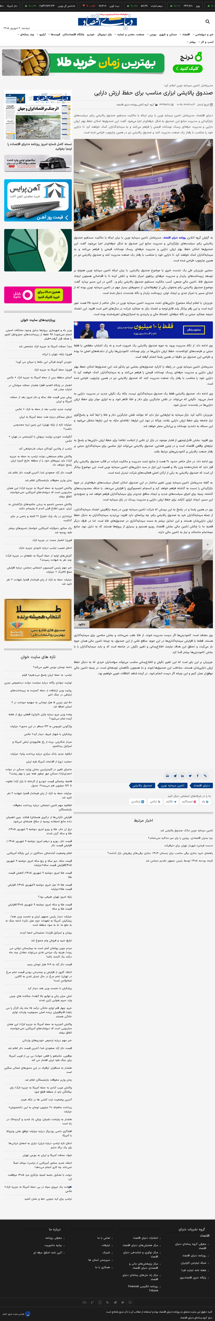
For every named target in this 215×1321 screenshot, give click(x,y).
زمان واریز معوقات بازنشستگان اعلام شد (48, 480)
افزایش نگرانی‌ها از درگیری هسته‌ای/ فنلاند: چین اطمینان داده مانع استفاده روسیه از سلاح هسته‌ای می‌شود (39, 819)
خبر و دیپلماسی (204, 35)
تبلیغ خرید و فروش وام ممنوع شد (51, 941)
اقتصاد (185, 35)
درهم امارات (131, 6)
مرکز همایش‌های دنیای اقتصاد (140, 1245)
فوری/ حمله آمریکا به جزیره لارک (53, 370)
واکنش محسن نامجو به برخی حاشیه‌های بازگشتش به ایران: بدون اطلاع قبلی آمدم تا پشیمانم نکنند (40, 506)
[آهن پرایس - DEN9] (38, 200)
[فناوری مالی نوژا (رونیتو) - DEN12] (38, 620)
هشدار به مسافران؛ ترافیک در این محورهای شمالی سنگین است (38, 1070)
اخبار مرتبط (143, 821)
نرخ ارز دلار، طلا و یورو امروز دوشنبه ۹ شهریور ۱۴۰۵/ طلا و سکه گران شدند (40, 831)
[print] (167, 776)
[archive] (85, 1302)
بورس (153, 35)
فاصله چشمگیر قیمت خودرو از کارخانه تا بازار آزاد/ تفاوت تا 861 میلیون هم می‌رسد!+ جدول (39, 783)
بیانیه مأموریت (53, 1245)
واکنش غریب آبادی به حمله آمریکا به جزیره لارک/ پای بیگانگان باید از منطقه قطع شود (41, 1090)
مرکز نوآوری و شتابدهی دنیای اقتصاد (140, 1254)
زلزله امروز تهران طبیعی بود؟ (55, 897)
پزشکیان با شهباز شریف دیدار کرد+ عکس (48, 734)
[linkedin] (182, 776)
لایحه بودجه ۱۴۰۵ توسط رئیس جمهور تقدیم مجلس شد (179, 861)
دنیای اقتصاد (201, 785)
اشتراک (106, 1253)
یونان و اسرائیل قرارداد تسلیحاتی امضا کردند (46, 933)
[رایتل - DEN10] (38, 295)
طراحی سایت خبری (16, 1314)
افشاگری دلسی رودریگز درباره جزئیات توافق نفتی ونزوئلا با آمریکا (39, 1133)
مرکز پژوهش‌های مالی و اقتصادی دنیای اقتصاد (143, 1266)
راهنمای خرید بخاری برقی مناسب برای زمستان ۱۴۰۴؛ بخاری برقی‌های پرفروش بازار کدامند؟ (160, 853)
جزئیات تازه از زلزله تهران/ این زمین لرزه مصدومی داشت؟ (42, 427)
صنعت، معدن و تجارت (130, 35)
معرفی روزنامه (53, 1238)
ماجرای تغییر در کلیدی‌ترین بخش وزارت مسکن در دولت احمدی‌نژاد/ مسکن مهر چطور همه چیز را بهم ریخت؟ (38, 771)
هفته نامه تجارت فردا (193, 1270)
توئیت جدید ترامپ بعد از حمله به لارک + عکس (43, 409)
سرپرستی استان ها (99, 1260)
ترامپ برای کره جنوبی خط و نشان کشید (48, 1199)
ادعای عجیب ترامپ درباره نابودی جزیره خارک (45, 548)
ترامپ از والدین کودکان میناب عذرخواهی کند (45, 449)
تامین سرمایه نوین (172, 785)
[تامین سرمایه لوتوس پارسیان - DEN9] (38, 250)
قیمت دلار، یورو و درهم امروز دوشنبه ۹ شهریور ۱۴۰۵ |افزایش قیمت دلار (39, 843)
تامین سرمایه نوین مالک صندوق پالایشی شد (186, 831)
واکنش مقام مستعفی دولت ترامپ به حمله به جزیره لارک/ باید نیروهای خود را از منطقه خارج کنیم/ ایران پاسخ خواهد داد (41, 460)
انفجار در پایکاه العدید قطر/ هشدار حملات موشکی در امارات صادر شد (40, 387)
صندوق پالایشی (142, 785)
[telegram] (175, 776)
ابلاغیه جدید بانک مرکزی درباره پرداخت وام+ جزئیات (41, 754)
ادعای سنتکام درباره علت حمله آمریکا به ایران (45, 417)
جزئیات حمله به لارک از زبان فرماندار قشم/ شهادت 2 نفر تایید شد (39, 795)
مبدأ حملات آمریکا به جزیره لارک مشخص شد (45, 346)
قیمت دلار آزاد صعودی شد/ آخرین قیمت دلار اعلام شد (40, 473)
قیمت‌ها (55, 35)
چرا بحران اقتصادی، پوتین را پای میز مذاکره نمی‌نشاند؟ (180, 838)
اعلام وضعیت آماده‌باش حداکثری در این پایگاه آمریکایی (39, 853)
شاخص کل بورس (41, 6)
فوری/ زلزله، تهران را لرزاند (57, 354)
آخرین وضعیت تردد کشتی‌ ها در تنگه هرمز (46, 1100)
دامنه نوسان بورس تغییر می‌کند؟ (52, 667)
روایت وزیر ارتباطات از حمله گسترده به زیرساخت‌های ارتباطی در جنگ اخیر (41, 693)
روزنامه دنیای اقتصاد (194, 1256)
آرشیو (42, 35)
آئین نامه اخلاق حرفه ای (47, 1253)
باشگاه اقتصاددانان (74, 35)
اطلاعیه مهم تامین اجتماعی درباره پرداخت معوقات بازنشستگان (42, 807)
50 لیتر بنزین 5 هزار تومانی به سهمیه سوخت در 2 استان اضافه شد (42, 704)
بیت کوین (89, 6)
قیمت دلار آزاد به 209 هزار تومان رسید (49, 964)
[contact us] (92, 1302)
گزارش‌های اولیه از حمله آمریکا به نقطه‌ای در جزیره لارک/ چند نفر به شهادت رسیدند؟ (39, 558)
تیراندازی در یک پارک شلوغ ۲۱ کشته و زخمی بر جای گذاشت (41, 518)
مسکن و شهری (168, 35)
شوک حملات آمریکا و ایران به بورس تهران (47, 1155)
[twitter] (190, 776)
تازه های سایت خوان (38, 657)
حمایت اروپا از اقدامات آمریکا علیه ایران (49, 762)
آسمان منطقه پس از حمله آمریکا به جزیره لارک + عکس (39, 378)
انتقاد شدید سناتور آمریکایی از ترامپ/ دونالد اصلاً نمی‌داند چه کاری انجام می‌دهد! (42, 1165)
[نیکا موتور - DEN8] (38, 163)
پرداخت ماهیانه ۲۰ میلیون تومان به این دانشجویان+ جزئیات (40, 1109)
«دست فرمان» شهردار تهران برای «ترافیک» (188, 846)
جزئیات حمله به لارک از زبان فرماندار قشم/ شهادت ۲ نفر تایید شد (39, 582)
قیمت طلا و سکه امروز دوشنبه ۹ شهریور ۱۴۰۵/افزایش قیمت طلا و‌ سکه (40, 907)
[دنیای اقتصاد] (107, 21)
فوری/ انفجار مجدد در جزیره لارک (52, 540)
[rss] (107, 1302)
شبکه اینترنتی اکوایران (193, 1263)
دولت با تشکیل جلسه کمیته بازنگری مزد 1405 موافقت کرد (40, 1177)
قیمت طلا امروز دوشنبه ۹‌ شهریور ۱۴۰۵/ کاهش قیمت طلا (40, 875)
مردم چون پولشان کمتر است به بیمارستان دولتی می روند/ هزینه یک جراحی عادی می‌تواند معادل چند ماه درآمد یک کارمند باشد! (40, 952)
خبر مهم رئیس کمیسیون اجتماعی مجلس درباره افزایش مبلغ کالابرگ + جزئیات (39, 570)
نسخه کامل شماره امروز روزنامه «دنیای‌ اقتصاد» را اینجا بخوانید (40, 146)
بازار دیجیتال (104, 35)
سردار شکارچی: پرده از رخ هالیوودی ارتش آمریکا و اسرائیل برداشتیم (42, 744)
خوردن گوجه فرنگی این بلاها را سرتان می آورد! (44, 362)
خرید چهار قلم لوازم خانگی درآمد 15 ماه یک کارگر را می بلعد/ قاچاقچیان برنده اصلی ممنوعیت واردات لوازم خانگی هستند (39, 1012)
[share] (100, 1302)
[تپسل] (76, 323)
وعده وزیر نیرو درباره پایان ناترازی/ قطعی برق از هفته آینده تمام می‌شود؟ (40, 716)
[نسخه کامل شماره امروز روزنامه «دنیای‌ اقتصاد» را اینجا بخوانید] (38, 115)
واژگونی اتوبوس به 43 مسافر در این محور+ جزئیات (41, 726)
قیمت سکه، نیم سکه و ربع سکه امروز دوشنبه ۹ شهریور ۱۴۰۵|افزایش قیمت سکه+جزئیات (39, 863)
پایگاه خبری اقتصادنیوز (193, 1278)
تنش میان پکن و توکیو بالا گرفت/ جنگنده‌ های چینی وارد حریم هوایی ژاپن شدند (40, 998)
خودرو (91, 35)
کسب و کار (207, 42)
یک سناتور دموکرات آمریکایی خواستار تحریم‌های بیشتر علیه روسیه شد (40, 530)
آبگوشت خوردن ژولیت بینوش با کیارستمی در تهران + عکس (40, 439)
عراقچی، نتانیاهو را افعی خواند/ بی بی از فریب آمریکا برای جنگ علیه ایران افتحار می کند (40, 1058)
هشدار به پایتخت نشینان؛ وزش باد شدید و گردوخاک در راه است (39, 1121)
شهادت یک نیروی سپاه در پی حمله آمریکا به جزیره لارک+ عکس (38, 1189)
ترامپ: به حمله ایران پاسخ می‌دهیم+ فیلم (47, 675)
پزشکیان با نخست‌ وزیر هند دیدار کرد (50, 988)
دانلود (81, 624)
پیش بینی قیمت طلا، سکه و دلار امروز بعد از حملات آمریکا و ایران (41, 399)
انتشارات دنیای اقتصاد (145, 1238)
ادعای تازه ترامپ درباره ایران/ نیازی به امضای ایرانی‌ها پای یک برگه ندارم (40, 1145)
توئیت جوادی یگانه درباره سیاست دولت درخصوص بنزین (38, 683)
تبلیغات (106, 1245)
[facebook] (197, 776)
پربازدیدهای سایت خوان (38, 320)
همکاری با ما (102, 1267)
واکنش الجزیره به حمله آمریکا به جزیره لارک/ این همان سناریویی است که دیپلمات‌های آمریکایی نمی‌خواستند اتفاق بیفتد (39, 492)
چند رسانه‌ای (26, 35)
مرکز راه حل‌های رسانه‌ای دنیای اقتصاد (140, 1277)
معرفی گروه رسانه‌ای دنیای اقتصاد (190, 1246)
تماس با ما (103, 1238)
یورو (173, 6)
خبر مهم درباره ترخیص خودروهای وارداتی (47, 1040)
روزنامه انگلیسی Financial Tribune (143, 1288)
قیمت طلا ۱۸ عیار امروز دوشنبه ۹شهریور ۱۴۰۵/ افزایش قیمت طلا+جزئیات (40, 887)
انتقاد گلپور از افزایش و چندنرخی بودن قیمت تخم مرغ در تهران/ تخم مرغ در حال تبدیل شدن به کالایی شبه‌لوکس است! (39, 976)
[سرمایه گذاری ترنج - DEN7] (107, 62)
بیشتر (192, 42)
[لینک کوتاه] (205, 776)
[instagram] (130, 1302)
